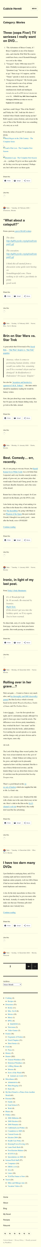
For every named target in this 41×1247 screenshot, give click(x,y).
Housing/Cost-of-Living (16, 1144)
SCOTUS (11, 1153)
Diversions (6, 210)
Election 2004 (13, 1137)
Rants (10, 1089)
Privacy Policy (19, 1240)
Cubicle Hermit (12, 8)
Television (11, 1027)
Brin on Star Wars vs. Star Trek (19, 337)
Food (7, 1046)
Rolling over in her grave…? (17, 684)
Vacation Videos (14, 1186)
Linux (10, 1173)
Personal (6, 955)
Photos (7, 1111)
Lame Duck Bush (14, 1147)
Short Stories (12, 1043)
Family (10, 1101)
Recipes (10, 1001)
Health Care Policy (14, 1140)
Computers (12, 1163)
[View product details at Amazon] (20, 140)
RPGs (10, 1020)
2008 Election (13, 1121)
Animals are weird (16, 1076)
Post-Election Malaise (15, 1150)
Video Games (13, 1030)
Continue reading (9, 527)
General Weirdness (14, 1059)
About (5, 1202)
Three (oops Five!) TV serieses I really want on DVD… (19, 36)
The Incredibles (12, 510)
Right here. (11, 606)
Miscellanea (9, 1079)
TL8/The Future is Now (16, 1176)
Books (33, 445)
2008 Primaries (13, 1124)
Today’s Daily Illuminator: (17, 590)
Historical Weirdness (15, 1063)
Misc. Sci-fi (7, 326)
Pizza (10, 1050)
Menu (34, 8)
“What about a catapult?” (14, 222)
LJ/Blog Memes (13, 1066)
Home (5, 1197)
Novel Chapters (13, 1040)
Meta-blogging (13, 1085)
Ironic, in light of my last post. (18, 581)
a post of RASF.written (22, 231)
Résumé (6, 1225)
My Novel (7, 1214)
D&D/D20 (14, 1024)
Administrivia (13, 1082)
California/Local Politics (16, 1127)
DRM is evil (12, 1166)
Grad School (12, 1105)
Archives (6, 981)
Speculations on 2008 (15, 1157)
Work (10, 1108)
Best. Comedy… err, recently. (18, 459)
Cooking (8, 998)
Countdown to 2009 (15, 1131)
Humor (33, 323)
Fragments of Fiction (15, 1037)
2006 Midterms (13, 1118)
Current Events (13, 1134)
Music (10, 1017)
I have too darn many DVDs (19, 864)
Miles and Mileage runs (16, 1183)
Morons (10, 1069)
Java (9, 1170)
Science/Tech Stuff (12, 1160)
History (8, 1053)
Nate (7, 208)
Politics (8, 1114)
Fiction (7, 1033)
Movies (13, 210)
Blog (5, 1208)
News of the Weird (14, 1072)
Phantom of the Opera (14, 514)
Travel (7, 1179)
